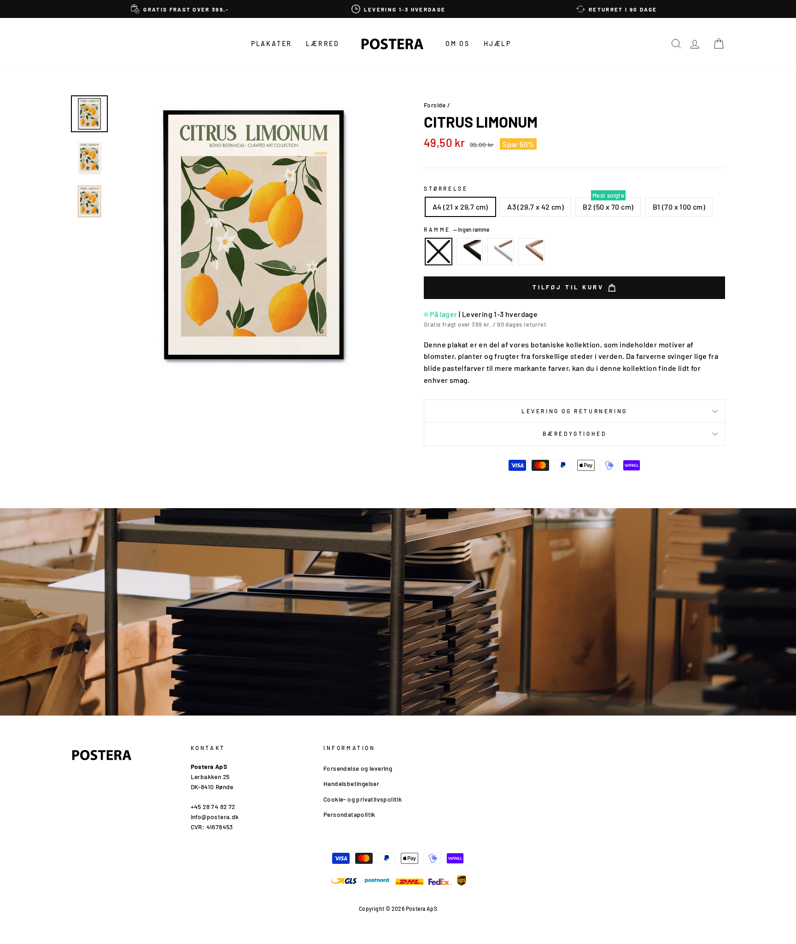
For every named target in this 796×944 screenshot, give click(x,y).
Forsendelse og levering (357, 768)
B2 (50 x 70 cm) (608, 206)
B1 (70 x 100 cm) (679, 206)
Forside (435, 105)
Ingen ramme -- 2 (438, 251)
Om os (457, 43)
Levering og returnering (574, 411)
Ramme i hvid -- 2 (501, 251)
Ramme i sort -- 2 (469, 251)
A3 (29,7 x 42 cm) (535, 206)
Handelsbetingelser (351, 783)
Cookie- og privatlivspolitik (362, 799)
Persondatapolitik (349, 814)
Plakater (271, 43)
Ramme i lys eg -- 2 (531, 251)
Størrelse (446, 188)
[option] (180, 9)
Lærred (322, 43)
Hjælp (497, 43)
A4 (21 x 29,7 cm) (460, 206)
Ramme (456, 229)
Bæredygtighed (575, 433)
